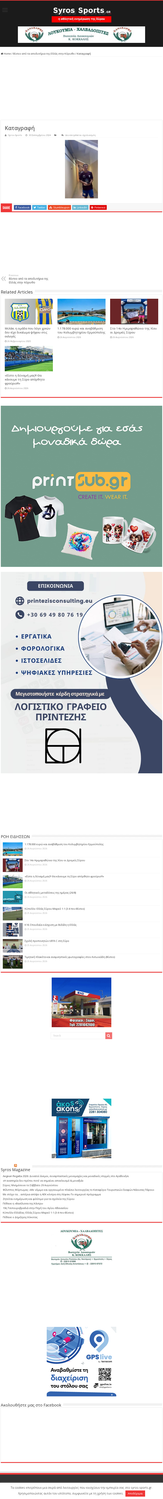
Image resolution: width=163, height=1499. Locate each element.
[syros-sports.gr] (81, 13)
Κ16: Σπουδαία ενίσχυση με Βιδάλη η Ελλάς (51, 925)
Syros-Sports (15, 135)
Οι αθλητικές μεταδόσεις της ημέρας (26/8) (50, 892)
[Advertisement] (81, 88)
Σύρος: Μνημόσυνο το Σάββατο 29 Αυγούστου (30, 1185)
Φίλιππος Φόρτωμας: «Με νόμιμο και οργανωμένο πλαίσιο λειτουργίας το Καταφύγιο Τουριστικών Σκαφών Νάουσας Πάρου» (78, 1190)
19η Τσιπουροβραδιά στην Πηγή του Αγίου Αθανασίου (35, 1208)
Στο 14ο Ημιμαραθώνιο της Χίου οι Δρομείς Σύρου (133, 330)
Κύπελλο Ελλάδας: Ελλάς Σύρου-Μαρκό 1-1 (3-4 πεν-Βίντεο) (38, 1212)
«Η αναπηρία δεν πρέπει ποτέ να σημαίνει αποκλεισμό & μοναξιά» (43, 1180)
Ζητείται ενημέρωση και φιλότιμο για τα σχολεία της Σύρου (39, 1199)
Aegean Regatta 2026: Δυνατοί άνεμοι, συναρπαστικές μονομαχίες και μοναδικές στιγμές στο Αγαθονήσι (66, 1176)
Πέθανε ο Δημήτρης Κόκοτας (20, 1217)
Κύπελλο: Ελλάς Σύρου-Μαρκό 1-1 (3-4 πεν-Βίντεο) (55, 908)
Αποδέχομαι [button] (135, 1493)
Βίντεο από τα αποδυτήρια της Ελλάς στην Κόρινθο (44, 53)
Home (7, 53)
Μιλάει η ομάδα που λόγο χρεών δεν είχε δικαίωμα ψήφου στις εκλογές (27, 332)
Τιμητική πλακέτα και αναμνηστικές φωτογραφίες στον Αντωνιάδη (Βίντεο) (70, 957)
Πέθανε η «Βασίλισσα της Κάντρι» (23, 1203)
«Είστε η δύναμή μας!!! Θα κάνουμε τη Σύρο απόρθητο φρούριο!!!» (25, 379)
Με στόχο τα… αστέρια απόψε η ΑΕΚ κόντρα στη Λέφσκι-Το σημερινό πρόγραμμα (52, 1194)
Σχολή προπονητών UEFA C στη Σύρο (47, 941)
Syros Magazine (15, 1169)
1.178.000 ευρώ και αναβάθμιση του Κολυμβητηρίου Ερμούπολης (81, 330)
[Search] (108, 1035)
